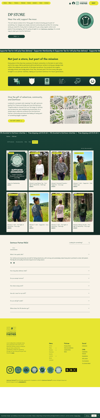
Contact (51, 360)
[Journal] (56, 356)
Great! (94, 416)
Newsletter (85, 356)
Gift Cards (85, 358)
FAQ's (65, 351)
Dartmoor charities (47, 29)
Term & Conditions (68, 347)
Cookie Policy (67, 349)
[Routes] (56, 350)
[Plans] (56, 348)
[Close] (98, 415)
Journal (51, 356)
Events (50, 354)
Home (50, 346)
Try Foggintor (85, 361)
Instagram (84, 345)
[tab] (13, 248)
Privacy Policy (67, 345)
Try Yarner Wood (86, 363)
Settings (87, 416)
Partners (51, 352)
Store (50, 358)
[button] (70, 3)
